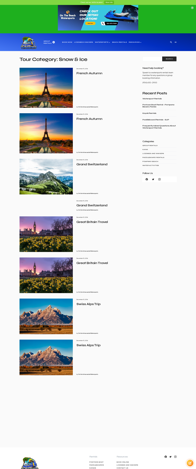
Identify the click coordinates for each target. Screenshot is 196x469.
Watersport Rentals (152, 99)
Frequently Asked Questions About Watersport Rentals (159, 127)
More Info (109, 2)
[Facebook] (147, 179)
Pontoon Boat (96, 462)
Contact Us (122, 468)
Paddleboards (96, 465)
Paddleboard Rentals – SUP (155, 120)
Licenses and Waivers (153, 153)
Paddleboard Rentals (153, 157)
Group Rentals (150, 145)
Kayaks (92, 468)
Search (169, 59)
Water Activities (150, 165)
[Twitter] (153, 179)
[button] (171, 42)
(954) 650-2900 (149, 82)
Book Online (123, 462)
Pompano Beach (150, 161)
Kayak (145, 149)
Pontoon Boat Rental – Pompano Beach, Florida (158, 106)
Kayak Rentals (149, 113)
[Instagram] (159, 179)
